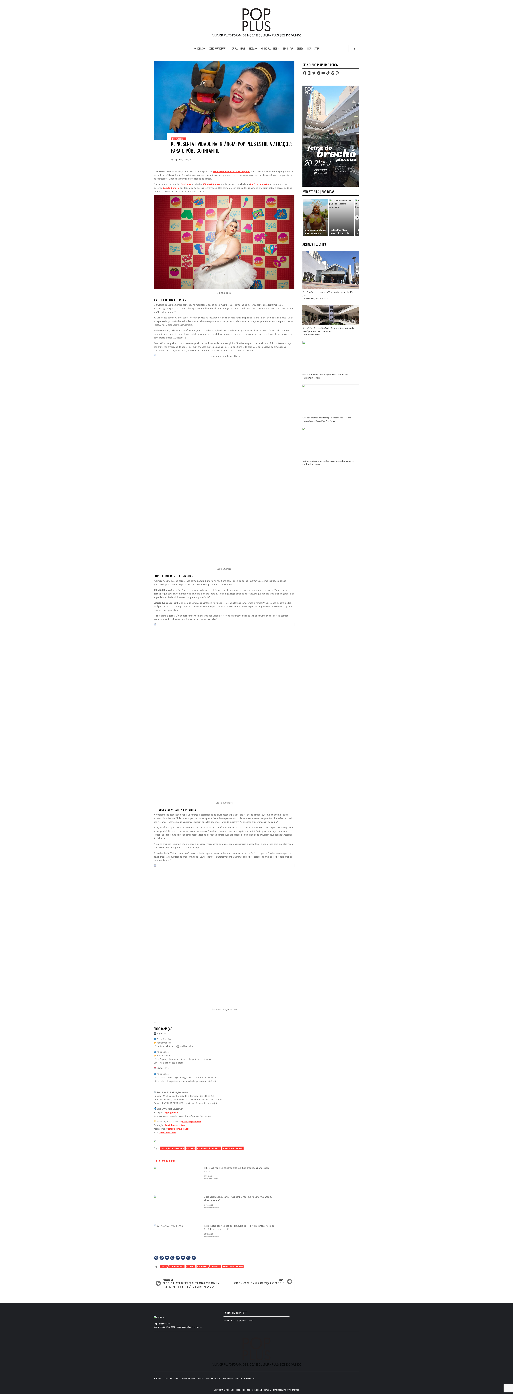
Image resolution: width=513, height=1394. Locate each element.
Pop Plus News (237, 48)
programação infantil (208, 1148)
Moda (251, 48)
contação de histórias (172, 1148)
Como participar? (217, 48)
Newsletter (313, 48)
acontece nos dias (231, 171)
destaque (310, 298)
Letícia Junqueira (259, 184)
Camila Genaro (171, 187)
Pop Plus (178, 159)
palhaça (190, 1148)
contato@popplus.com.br (241, 1320)
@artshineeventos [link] (175, 1125)
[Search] (354, 48)
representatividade (233, 1148)
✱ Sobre (198, 48)
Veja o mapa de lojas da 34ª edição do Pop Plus (259, 1281)
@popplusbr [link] (171, 1112)
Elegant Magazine (278, 1389)
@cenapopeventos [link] (191, 1121)
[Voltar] (304, 217)
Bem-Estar (288, 48)
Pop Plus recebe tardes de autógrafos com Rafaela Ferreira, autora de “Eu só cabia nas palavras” (191, 1283)
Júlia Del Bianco (211, 184)
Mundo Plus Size (269, 48)
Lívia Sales (185, 184)
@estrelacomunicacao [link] (177, 1128)
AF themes (294, 1389)
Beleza (300, 48)
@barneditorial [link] (167, 1132)
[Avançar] (357, 217)
